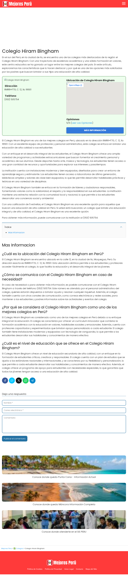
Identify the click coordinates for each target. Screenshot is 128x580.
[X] (19, 381)
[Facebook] (5, 381)
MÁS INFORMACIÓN (95, 130)
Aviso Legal (69, 569)
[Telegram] (33, 381)
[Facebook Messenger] (12, 381)
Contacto (79, 569)
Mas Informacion (16, 232)
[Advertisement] (64, 27)
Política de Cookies (34, 569)
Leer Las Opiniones (82, 122)
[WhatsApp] (26, 381)
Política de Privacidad (53, 569)
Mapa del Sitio (91, 569)
